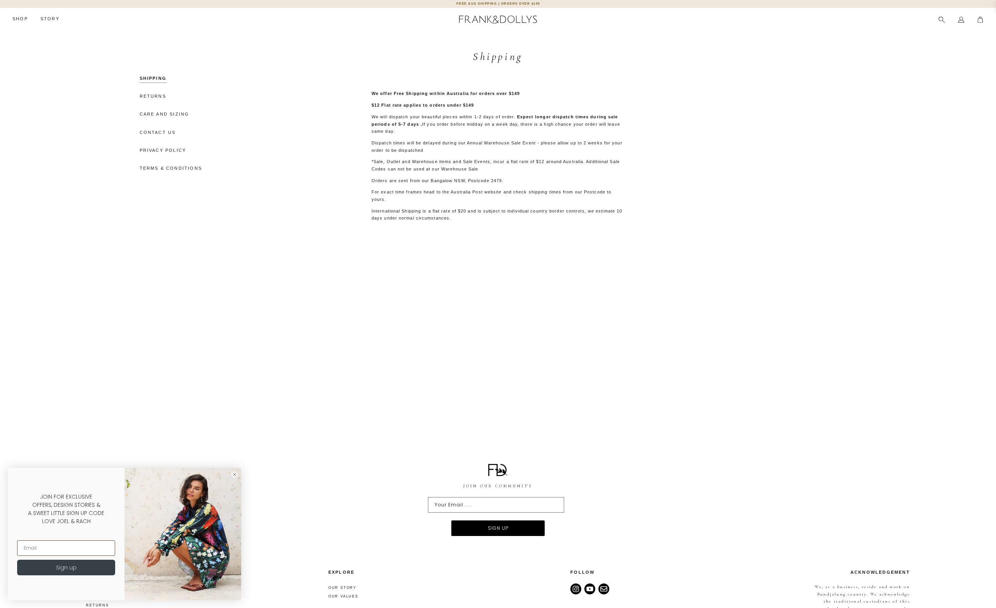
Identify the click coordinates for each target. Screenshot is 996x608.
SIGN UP (498, 528)
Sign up (66, 567)
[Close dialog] (234, 474)
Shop (20, 18)
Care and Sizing (164, 114)
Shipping (153, 78)
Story (50, 18)
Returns (153, 96)
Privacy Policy (163, 150)
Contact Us (158, 132)
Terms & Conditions (171, 168)
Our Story (342, 588)
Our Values (343, 596)
